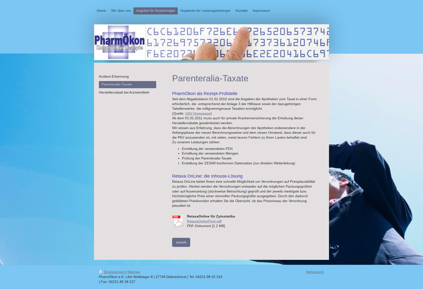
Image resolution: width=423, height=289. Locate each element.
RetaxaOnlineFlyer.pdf (204, 221)
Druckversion (114, 272)
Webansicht (315, 272)
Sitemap (134, 272)
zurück (181, 242)
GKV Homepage (198, 113)
